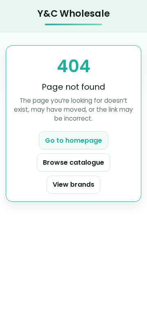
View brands (73, 184)
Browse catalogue (73, 162)
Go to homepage (73, 140)
